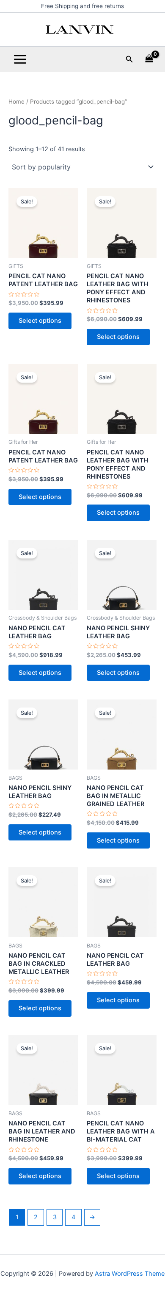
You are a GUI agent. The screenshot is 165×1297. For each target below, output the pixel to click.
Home (16, 101)
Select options (40, 320)
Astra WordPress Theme (130, 1273)
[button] (129, 59)
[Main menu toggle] (20, 59)
